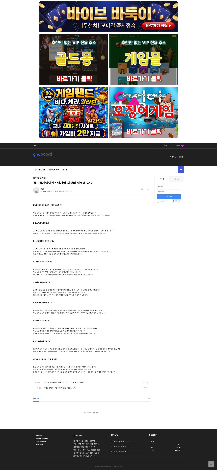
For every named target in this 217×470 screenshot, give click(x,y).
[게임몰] (143, 59)
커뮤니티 (36, 145)
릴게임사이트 (54, 170)
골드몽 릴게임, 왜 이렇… (119, 451)
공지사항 (114, 435)
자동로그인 (163, 201)
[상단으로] (211, 464)
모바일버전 (39, 444)
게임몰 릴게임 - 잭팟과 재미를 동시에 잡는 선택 (60, 388)
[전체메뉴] (181, 169)
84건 (44, 191)
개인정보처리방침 (42, 438)
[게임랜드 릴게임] (73, 112)
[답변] (147, 189)
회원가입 (173, 157)
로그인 (181, 157)
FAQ (159, 145)
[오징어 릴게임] (143, 112)
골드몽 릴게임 (40, 170)
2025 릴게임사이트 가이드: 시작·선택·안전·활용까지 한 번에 (64, 382)
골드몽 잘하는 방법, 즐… (119, 446)
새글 (171, 145)
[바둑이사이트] (108, 16)
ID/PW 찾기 (176, 201)
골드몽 (65, 170)
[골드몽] (73, 59)
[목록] (142, 189)
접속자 (179, 145)
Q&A (165, 145)
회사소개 (39, 435)
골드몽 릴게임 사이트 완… (120, 441)
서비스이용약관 (41, 441)
